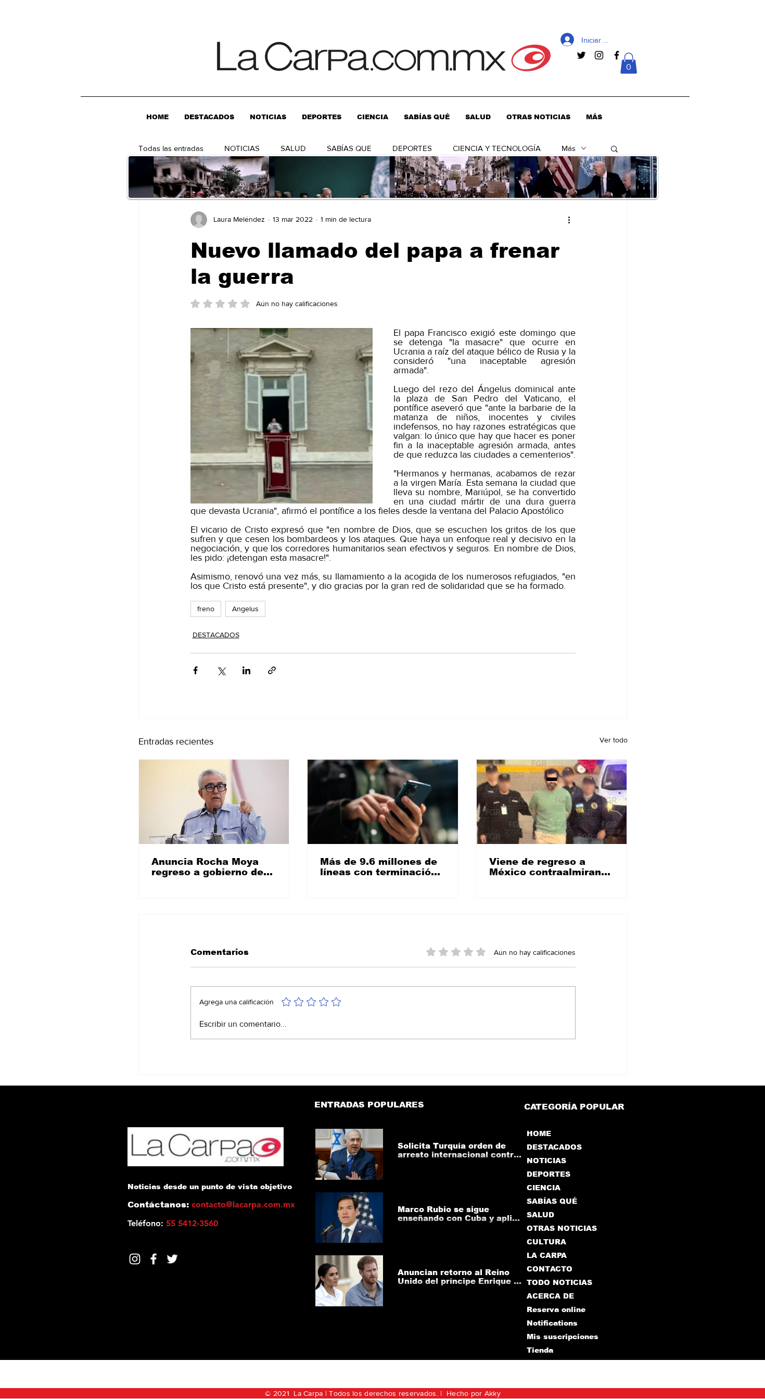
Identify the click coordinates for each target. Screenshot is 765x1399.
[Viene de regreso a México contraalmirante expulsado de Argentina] (552, 802)
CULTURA (546, 1242)
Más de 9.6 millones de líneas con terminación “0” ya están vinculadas (380, 866)
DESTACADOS (216, 635)
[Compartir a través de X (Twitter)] (221, 670)
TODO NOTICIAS (559, 1282)
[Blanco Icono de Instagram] (135, 1259)
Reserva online (556, 1309)
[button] (629, 63)
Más (569, 148)
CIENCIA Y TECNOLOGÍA (497, 148)
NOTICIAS (242, 148)
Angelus (245, 608)
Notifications (552, 1323)
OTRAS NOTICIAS (562, 1228)
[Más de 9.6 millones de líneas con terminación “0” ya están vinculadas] (383, 802)
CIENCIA (543, 1187)
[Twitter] (172, 1259)
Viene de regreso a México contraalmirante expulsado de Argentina (550, 866)
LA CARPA (547, 1255)
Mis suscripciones (562, 1336)
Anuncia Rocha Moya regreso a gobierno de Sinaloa (207, 866)
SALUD (293, 148)
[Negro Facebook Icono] (616, 55)
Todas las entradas (170, 148)
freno (205, 608)
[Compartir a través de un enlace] (272, 670)
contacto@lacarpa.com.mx (243, 1204)
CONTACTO (549, 1269)
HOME (539, 1133)
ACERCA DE (550, 1296)
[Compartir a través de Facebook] (195, 670)
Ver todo (614, 740)
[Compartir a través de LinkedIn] (246, 670)
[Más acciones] (569, 219)
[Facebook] (153, 1259)
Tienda (540, 1350)
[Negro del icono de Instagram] (599, 55)
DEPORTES (412, 148)
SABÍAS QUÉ (552, 1201)
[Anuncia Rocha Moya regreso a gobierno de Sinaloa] (214, 802)
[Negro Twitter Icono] (581, 55)
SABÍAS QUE (349, 148)
